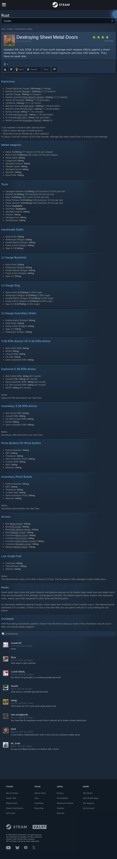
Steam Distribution (14, 808)
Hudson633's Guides (23, 29)
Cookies (60, 808)
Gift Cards (10, 813)
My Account (88, 808)
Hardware (38, 803)
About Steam (12, 793)
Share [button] (46, 69)
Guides (10, 29)
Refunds (60, 813)
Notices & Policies (65, 803)
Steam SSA (11, 798)
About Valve (40, 793)
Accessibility (62, 798)
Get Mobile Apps (90, 798)
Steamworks (11, 803)
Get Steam (88, 793)
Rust (3, 29)
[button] (6, 64)
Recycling (38, 808)
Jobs (36, 798)
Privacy (60, 793)
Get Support (88, 803)
